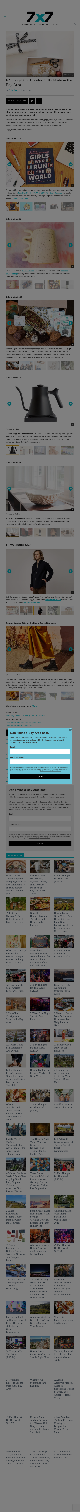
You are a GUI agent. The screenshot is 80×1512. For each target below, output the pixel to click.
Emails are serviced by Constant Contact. (50, 771)
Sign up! (40, 777)
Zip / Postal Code (17, 757)
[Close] (70, 730)
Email (12, 747)
